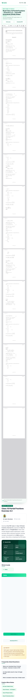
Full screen (8, 21)
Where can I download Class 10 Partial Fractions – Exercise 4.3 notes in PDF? (12, 667)
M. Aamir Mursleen (8, 519)
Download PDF (20, 21)
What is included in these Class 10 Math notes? (14, 677)
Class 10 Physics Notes (7, 692)
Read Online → (14, 634)
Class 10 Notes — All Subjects (9, 689)
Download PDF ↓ (14, 640)
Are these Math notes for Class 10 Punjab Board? (12, 672)
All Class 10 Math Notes (8, 686)
